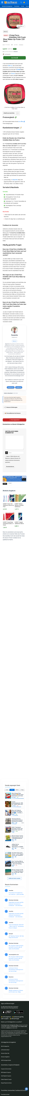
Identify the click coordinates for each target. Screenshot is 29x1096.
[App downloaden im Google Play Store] (18, 1012)
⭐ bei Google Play (18, 1016)
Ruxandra (14, 335)
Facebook (10, 387)
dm (19, 121)
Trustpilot (4, 1018)
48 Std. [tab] (17, 789)
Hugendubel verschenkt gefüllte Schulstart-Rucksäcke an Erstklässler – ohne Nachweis (16, 904)
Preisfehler (16, 6)
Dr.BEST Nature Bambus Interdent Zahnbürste (19, 505)
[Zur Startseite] (11, 2)
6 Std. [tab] (7, 789)
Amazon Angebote (5, 1056)
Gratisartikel (14, 1026)
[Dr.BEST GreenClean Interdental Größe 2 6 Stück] (8, 513)
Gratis (22, 6)
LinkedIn (18, 387)
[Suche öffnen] (21, 2)
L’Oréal (18, 69)
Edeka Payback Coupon (6, 1079)
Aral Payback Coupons (6, 1075)
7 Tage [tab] (22, 789)
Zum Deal (13, 58)
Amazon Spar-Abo (5, 1053)
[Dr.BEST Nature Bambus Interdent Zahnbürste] (20, 495)
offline (21, 121)
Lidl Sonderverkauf (5, 1049)
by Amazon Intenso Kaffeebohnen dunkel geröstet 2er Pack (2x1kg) (16, 969)
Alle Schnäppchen (5, 1046)
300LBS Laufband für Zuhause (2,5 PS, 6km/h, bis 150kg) (16, 991)
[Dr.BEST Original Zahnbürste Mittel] (20, 513)
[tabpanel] (14, 834)
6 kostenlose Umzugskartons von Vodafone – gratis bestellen (16, 893)
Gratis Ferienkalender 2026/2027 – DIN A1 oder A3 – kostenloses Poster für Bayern (16, 926)
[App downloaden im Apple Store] (6, 1012)
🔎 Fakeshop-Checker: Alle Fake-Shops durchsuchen (16, 936)
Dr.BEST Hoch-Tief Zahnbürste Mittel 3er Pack (8, 505)
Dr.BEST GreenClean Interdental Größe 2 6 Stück (8, 524)
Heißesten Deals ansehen (14, 878)
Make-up (10, 65)
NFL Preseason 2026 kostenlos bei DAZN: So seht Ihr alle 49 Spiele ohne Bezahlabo (16, 947)
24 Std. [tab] (12, 789)
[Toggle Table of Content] (16, 113)
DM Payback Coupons (6, 1072)
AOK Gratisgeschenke (6, 1060)
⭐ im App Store (6, 1016)
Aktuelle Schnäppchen (7, 6)
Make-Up (5, 31)
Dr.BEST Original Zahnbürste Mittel (19, 523)
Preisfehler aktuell (5, 1094)
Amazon (16, 51)
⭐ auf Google (14, 1018)
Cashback (8, 1027)
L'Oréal (10, 483)
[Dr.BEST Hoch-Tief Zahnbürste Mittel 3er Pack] (8, 495)
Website (14, 341)
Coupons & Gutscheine (6, 1068)
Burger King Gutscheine (6, 1082)
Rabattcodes (24, 1026)
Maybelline (15, 179)
